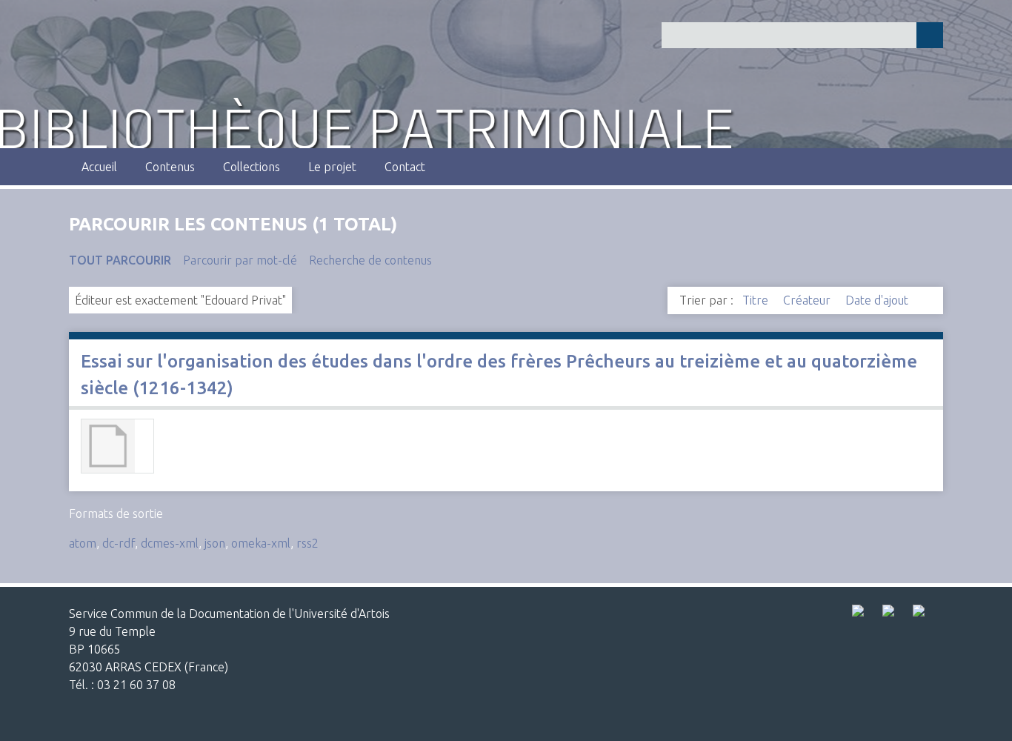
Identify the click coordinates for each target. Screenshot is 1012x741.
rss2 (307, 543)
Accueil (99, 166)
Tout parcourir (120, 260)
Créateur (808, 300)
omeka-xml (260, 543)
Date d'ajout (878, 300)
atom (82, 543)
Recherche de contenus (370, 260)
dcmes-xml (170, 543)
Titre (756, 300)
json (214, 543)
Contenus (170, 166)
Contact (405, 166)
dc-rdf (118, 543)
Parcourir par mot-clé (240, 260)
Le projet (332, 166)
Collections (251, 166)
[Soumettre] (929, 35)
